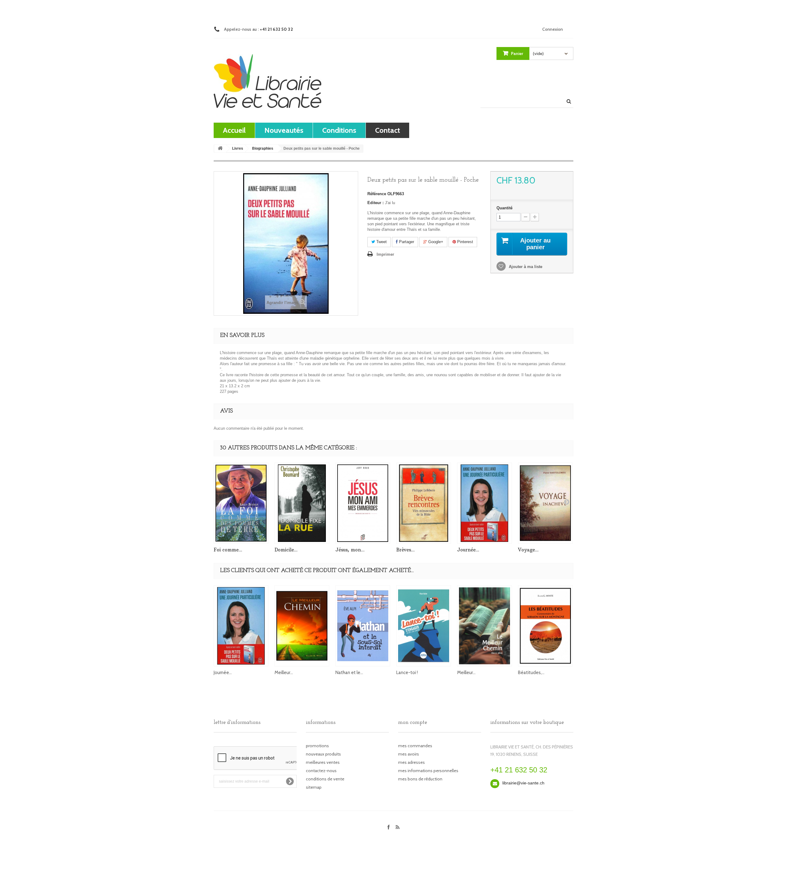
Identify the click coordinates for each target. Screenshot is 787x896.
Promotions (317, 745)
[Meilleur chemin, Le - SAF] (302, 625)
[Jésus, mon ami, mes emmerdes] (362, 503)
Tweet (381, 241)
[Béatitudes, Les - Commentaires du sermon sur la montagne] (545, 625)
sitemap (314, 787)
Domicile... (286, 550)
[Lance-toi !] (423, 625)
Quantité (504, 208)
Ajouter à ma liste (525, 266)
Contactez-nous (321, 770)
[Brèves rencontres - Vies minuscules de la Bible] (423, 503)
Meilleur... (284, 672)
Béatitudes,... (531, 672)
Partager (406, 241)
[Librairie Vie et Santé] (267, 81)
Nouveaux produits (323, 754)
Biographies (262, 148)
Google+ (435, 241)
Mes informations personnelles (428, 770)
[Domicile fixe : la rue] (302, 503)
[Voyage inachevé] (545, 503)
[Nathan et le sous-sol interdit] (362, 625)
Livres (237, 148)
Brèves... (405, 550)
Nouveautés (283, 130)
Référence (376, 193)
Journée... (468, 550)
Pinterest (464, 241)
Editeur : (375, 202)
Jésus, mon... (350, 550)
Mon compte (412, 722)
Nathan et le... (349, 672)
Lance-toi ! (407, 672)
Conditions (339, 130)
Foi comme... (228, 550)
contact (387, 130)
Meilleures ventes (323, 762)
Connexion (552, 29)
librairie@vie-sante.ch (523, 782)
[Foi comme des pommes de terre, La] (241, 503)
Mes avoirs (408, 754)
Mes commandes (415, 745)
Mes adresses (411, 762)
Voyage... (528, 550)
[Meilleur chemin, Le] (484, 625)
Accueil (234, 130)
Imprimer (385, 254)
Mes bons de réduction (420, 779)
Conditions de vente (325, 779)
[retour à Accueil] (220, 148)
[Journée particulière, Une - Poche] (484, 503)
